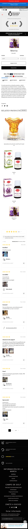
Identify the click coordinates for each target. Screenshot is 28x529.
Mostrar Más (11, 346)
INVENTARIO (13, 489)
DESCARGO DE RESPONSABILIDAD (13, 487)
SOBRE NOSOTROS (13, 476)
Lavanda (14, 201)
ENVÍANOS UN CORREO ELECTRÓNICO (13, 496)
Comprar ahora (13, 67)
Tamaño (3, 55)
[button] (21, 231)
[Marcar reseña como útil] (23, 263)
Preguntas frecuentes (13, 492)
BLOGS (13, 478)
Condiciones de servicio (13, 498)
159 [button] (16, 430)
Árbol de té (14, 218)
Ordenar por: (15, 241)
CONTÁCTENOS (13, 481)
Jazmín (14, 172)
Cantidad (22, 55)
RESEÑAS (13, 474)
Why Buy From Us (13, 80)
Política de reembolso (13, 500)
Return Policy (22, 80)
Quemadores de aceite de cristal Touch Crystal (14, 144)
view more (23, 110)
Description (5, 80)
